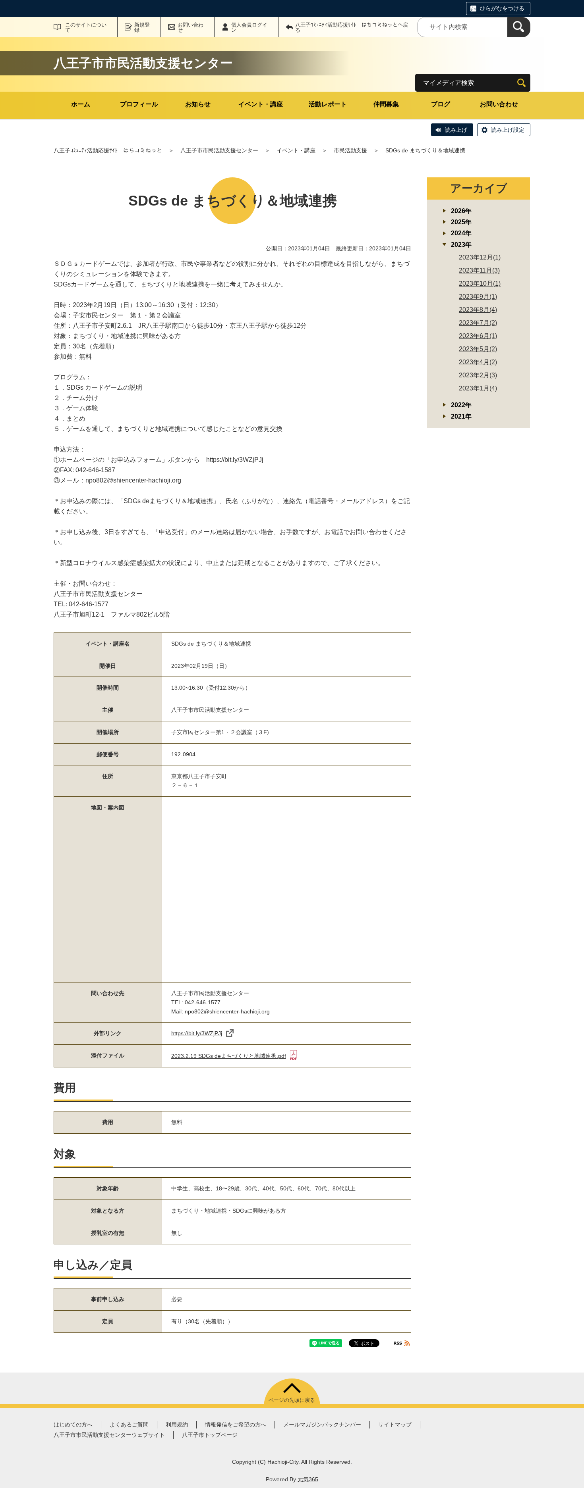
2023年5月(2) (478, 349)
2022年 (461, 405)
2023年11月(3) (479, 270)
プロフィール (139, 104)
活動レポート (328, 104)
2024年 (461, 233)
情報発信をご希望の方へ (235, 1424)
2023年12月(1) (480, 257)
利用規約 (177, 1424)
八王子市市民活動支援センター (219, 150)
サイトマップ (395, 1424)
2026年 (461, 211)
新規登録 (142, 27)
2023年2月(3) (478, 375)
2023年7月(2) (478, 322)
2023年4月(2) (478, 362)
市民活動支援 (350, 150)
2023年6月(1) (478, 336)
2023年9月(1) (478, 296)
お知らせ (198, 104)
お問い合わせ (190, 27)
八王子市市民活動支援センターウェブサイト (109, 1435)
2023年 (461, 244)
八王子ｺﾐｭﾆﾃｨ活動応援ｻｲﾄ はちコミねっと (108, 150)
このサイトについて (85, 27)
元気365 (308, 1479)
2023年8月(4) (478, 309)
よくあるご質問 (129, 1424)
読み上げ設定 (507, 130)
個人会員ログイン (249, 27)
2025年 (461, 222)
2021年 (461, 416)
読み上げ (456, 130)
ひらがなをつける (502, 8)
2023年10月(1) (480, 283)
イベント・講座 (260, 104)
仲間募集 (386, 104)
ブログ (440, 104)
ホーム (80, 104)
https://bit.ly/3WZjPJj (196, 1033)
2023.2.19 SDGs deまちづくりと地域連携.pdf (228, 1056)
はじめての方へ (73, 1424)
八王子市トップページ (210, 1435)
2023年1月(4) (478, 388)
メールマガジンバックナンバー (322, 1424)
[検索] (518, 27)
